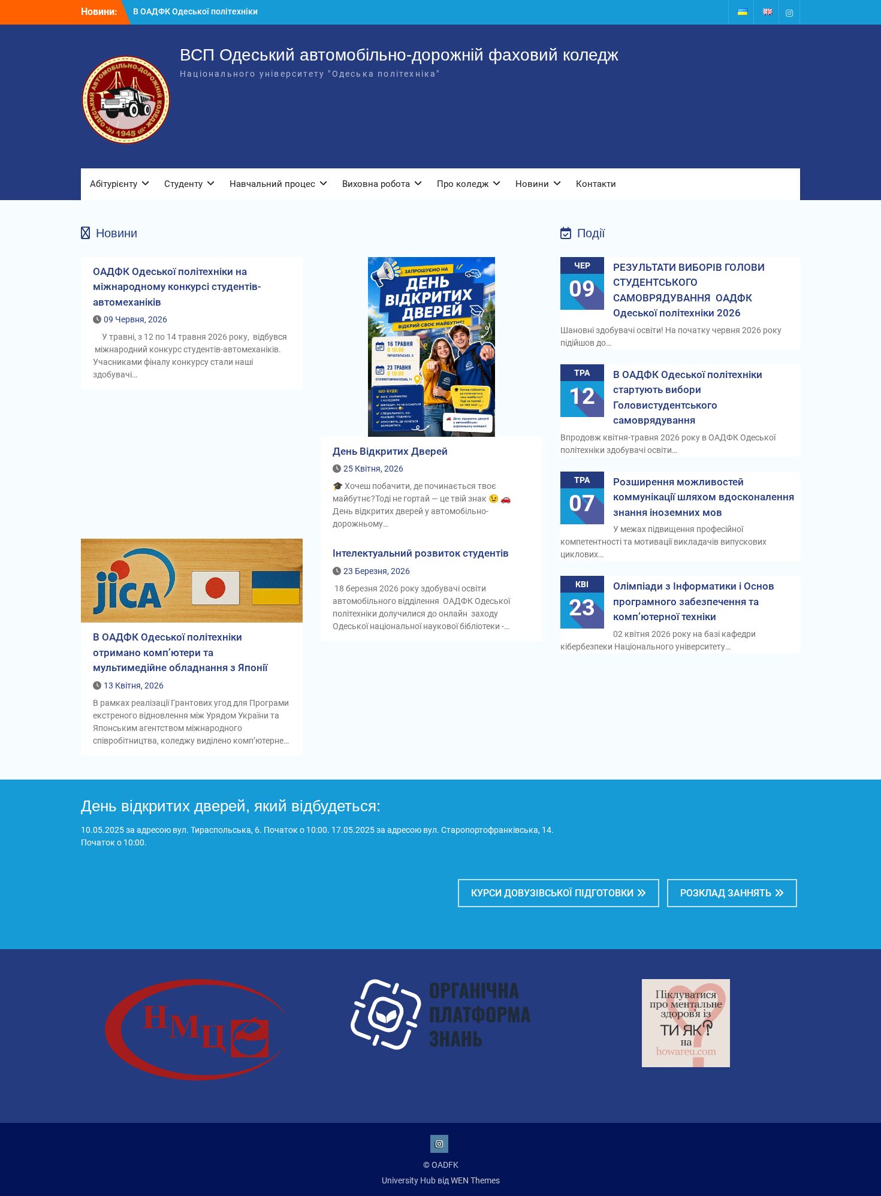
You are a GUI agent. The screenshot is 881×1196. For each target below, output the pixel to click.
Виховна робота (376, 184)
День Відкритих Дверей (390, 451)
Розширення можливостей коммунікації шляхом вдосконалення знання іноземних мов (703, 497)
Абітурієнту (113, 184)
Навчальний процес (272, 184)
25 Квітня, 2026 (373, 468)
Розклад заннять (725, 893)
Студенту (183, 184)
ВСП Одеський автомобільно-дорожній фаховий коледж (399, 55)
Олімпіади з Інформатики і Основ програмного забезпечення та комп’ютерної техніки (693, 601)
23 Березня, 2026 (376, 571)
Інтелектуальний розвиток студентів (421, 553)
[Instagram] (789, 12)
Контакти (596, 184)
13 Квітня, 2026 (134, 685)
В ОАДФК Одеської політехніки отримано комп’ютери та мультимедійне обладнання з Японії (180, 652)
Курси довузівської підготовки (552, 893)
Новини (532, 184)
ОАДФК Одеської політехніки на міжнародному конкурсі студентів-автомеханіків (177, 286)
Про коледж (462, 184)
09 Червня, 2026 (135, 319)
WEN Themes (475, 1180)
